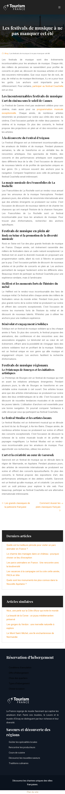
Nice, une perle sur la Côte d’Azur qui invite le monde (32, 610)
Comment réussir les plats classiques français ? (48, 507)
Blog (6, 54)
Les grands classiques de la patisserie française (17, 505)
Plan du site (32, 792)
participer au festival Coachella (47, 86)
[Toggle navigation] (59, 7)
